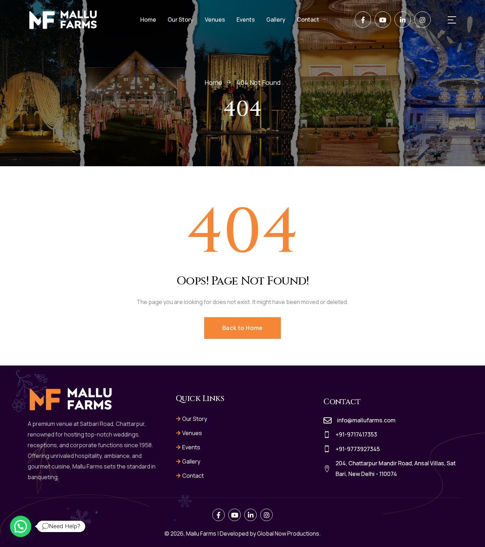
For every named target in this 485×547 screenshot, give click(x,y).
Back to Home (242, 328)
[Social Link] (363, 19)
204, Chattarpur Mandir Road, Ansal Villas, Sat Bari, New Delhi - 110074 (396, 468)
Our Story (194, 419)
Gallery (191, 461)
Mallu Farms (201, 533)
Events (191, 447)
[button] (20, 526)
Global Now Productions (288, 533)
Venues (192, 433)
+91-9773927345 (358, 449)
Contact (193, 476)
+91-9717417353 (356, 434)
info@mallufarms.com (366, 420)
